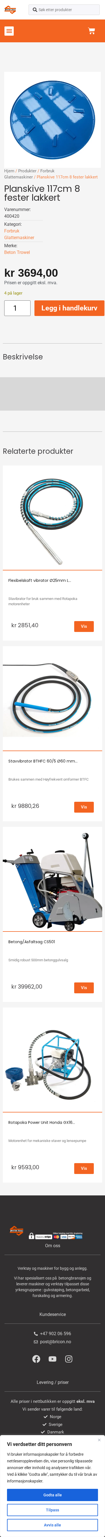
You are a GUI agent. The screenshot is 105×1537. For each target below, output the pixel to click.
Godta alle (52, 1495)
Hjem (9, 170)
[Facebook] (36, 1359)
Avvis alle (52, 1525)
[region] (52, 1486)
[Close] (99, 1440)
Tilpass (52, 1510)
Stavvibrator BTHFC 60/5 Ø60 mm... (43, 761)
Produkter (27, 170)
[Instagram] (69, 1359)
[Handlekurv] (91, 31)
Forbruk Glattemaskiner (19, 234)
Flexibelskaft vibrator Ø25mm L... (39, 580)
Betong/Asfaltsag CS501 (31, 942)
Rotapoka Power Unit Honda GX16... (41, 1122)
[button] (9, 31)
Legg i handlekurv (69, 308)
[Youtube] (53, 1359)
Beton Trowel (17, 252)
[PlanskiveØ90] (52, 120)
